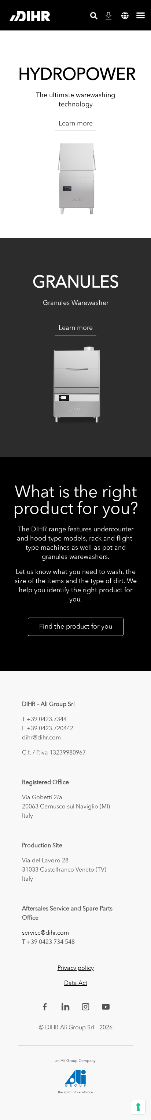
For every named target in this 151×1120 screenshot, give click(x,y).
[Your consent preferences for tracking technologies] (138, 1107)
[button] (124, 15)
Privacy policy (76, 968)
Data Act (75, 983)
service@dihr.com (45, 933)
